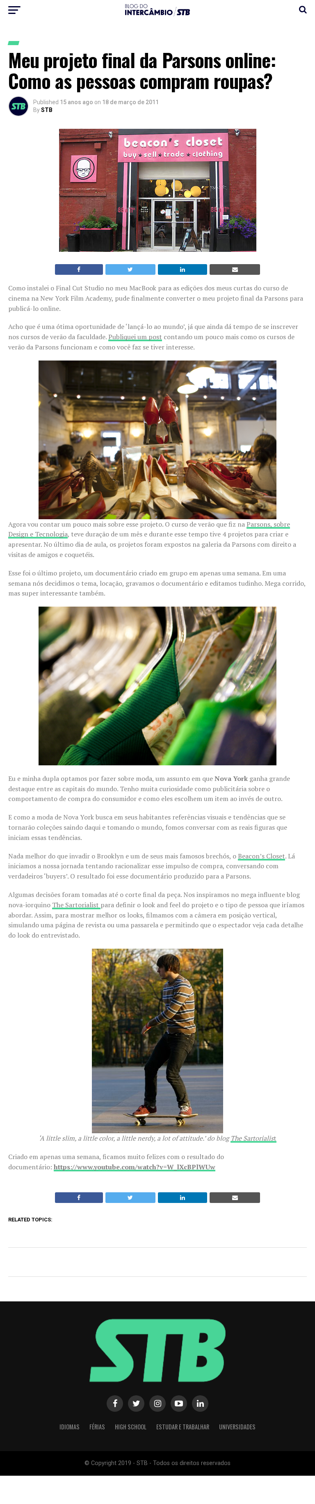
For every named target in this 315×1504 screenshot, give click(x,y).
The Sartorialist (76, 904)
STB (46, 110)
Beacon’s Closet (261, 855)
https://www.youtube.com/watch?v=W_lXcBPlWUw (134, 1166)
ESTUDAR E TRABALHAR (182, 1426)
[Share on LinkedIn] (183, 269)
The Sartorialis (252, 1138)
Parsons (258, 524)
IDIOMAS (69, 1426)
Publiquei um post (135, 336)
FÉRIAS (97, 1426)
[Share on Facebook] (79, 269)
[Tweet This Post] (130, 269)
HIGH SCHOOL (130, 1426)
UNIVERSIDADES (237, 1426)
